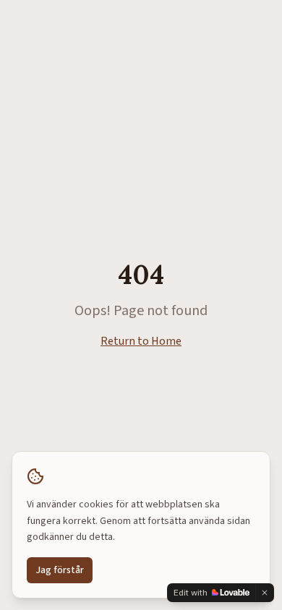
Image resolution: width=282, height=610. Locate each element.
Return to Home (141, 341)
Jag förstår (59, 570)
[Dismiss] (264, 592)
